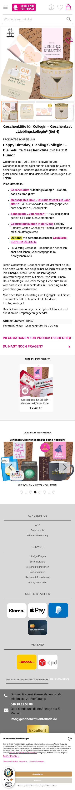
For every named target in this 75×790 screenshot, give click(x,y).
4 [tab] (35, 492)
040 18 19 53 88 (22, 704)
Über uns (51, 8)
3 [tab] (30, 492)
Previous (10, 467)
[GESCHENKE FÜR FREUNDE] (24, 7)
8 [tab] (53, 492)
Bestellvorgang (37, 561)
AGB (37, 525)
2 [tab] (26, 492)
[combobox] (37, 19)
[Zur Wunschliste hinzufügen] (69, 40)
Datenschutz (37, 530)
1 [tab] (21, 492)
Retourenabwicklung (59, 679)
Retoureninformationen (37, 577)
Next (64, 467)
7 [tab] (49, 492)
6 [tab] (44, 492)
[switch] (8, 784)
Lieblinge (60, 8)
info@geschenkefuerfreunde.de (34, 719)
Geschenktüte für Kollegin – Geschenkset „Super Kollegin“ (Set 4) (35, 403)
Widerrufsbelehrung (37, 535)
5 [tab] (39, 492)
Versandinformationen (37, 567)
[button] (27, 111)
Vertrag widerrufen (37, 582)
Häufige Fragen (37, 556)
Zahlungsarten (37, 572)
